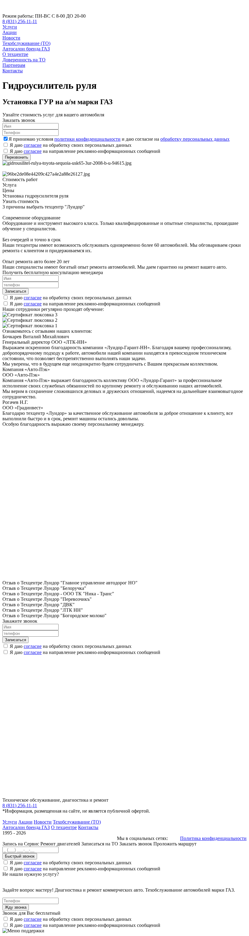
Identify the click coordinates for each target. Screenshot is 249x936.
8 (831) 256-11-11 (19, 21)
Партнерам (13, 65)
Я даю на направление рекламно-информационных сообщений (85, 151)
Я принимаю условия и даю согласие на (119, 139)
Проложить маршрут (174, 843)
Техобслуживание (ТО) (26, 43)
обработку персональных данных (195, 139)
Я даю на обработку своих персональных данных (70, 145)
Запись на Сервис (21, 843)
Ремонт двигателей (60, 843)
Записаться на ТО (100, 843)
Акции (9, 32)
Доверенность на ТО (24, 59)
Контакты (12, 70)
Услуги (9, 26)
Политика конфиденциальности (213, 838)
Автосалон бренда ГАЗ (26, 48)
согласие (33, 145)
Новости (11, 37)
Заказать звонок (135, 843)
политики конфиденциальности (87, 139)
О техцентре (15, 54)
